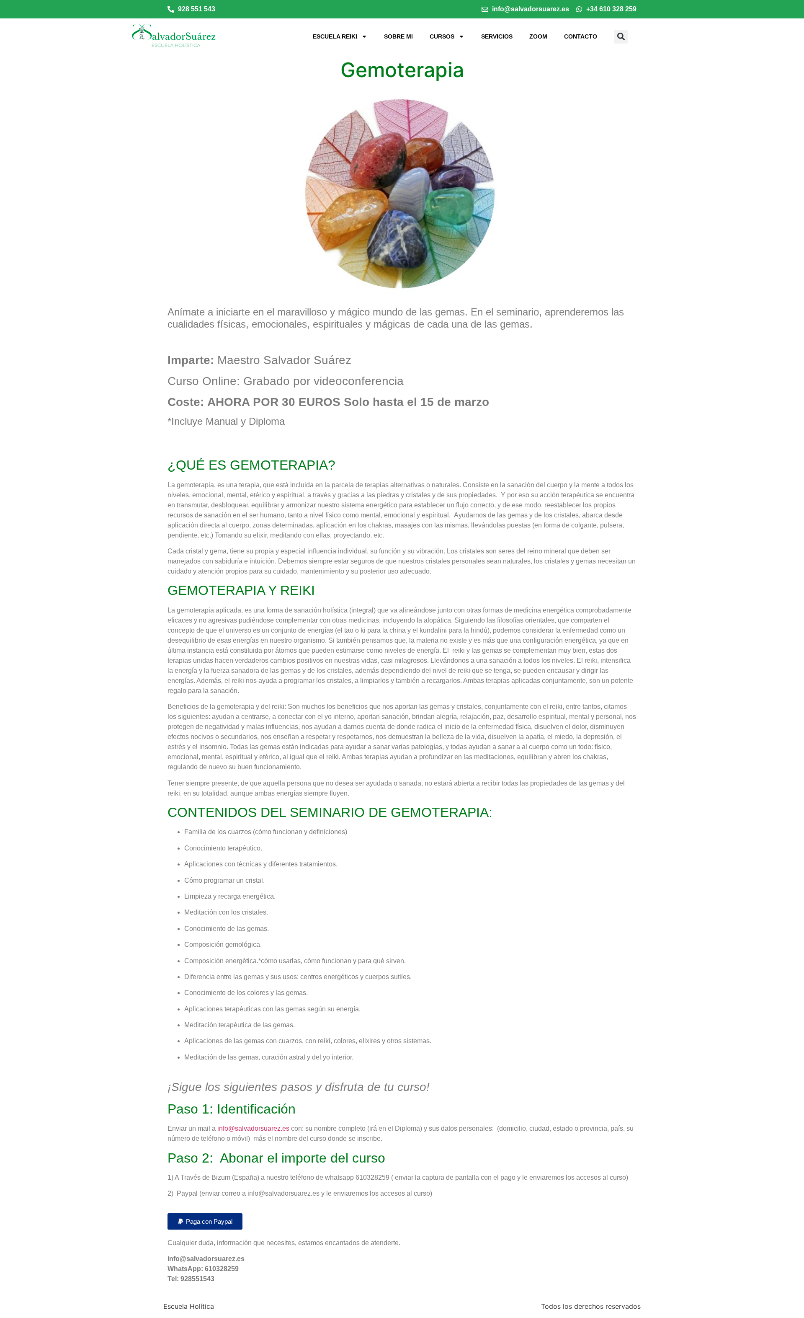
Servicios (497, 36)
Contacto (580, 36)
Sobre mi (398, 36)
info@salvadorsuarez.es (253, 1128)
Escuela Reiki (335, 36)
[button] (621, 37)
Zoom (538, 36)
